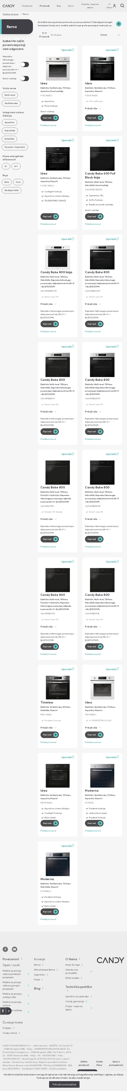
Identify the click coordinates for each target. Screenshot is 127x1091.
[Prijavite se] (114, 6)
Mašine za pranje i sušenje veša (12, 995)
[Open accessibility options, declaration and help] (3, 1011)
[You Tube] (14, 949)
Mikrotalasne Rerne (44, 969)
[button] (102, 108)
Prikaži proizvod (48, 125)
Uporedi (66, 50)
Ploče (37, 979)
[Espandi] (118, 24)
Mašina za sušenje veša (12, 1012)
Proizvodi (44, 6)
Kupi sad (47, 117)
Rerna (37, 964)
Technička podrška (78, 987)
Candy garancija (74, 1001)
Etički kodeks (72, 977)
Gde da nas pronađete (71, 971)
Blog (59, 6)
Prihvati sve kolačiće (64, 1084)
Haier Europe (72, 964)
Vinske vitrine (10, 1033)
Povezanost (27, 6)
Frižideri (7, 1028)
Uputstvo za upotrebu (77, 996)
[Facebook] (5, 949)
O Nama (109, 6)
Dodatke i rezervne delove (90, 6)
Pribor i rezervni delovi (74, 1008)
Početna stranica (11, 14)
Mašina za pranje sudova (12, 1004)
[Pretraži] (122, 6)
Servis (71, 6)
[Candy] (9, 6)
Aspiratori (39, 974)
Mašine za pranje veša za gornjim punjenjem (12, 985)
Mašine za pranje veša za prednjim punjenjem (12, 974)
